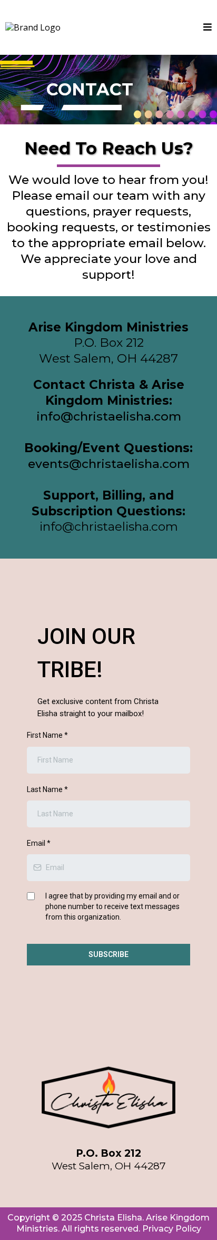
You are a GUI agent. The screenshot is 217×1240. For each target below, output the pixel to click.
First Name (47, 735)
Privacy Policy (171, 1229)
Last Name (47, 789)
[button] (207, 27)
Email (39, 843)
